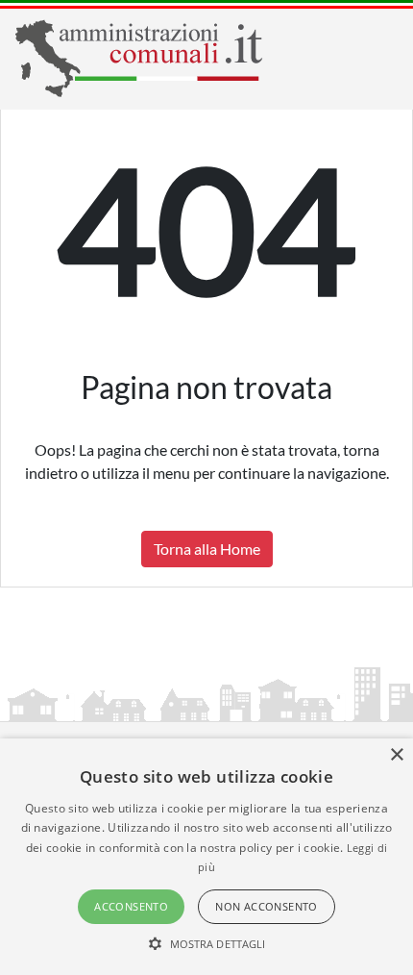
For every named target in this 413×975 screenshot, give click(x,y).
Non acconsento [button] (266, 906)
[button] (207, 943)
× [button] (396, 755)
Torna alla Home (207, 548)
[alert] (206, 856)
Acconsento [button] (131, 906)
